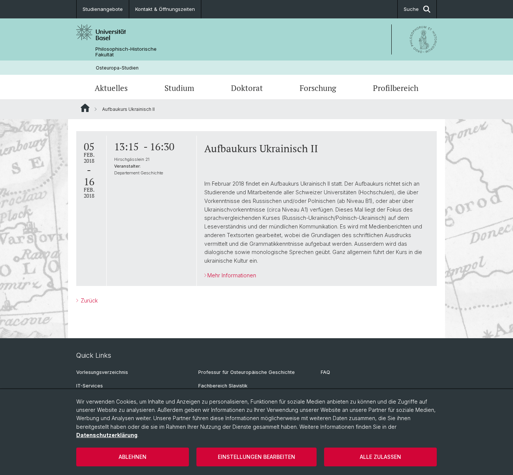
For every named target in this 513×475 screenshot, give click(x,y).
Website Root (85, 108)
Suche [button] (411, 9)
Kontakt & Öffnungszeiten (165, 9)
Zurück (88, 300)
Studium (179, 88)
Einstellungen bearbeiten (256, 457)
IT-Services (89, 386)
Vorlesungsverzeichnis (102, 372)
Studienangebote (103, 9)
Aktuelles (111, 88)
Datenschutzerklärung (106, 435)
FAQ (325, 372)
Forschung (318, 88)
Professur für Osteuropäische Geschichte (246, 372)
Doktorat (247, 88)
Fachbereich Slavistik (222, 386)
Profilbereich (395, 88)
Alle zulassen (380, 457)
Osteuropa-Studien (117, 68)
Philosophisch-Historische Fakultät (126, 51)
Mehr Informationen (231, 275)
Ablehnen (132, 457)
